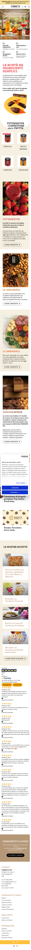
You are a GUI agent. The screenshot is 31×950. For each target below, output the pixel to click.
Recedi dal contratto (7, 937)
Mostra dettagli (20, 483)
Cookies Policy (5, 933)
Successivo (17, 685)
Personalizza (14, 492)
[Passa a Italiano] (17, 946)
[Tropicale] (23, 161)
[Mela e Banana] (23, 138)
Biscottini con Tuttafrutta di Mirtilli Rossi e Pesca (14, 650)
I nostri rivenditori (6, 900)
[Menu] (3, 7)
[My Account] (25, 7)
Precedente (6, 685)
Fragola (8, 146)
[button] (29, 6)
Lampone (7, 170)
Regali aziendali (6, 907)
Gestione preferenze (7, 920)
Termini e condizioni (7, 931)
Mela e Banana (23, 148)
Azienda (4, 898)
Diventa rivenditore (7, 902)
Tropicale (23, 170)
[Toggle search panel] (22, 7)
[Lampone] (8, 161)
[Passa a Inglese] (13, 946)
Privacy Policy (5, 935)
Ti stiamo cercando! (7, 904)
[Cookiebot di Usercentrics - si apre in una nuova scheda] (21, 457)
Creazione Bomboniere (8, 909)
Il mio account (5, 918)
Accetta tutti (15, 487)
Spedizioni (4, 928)
